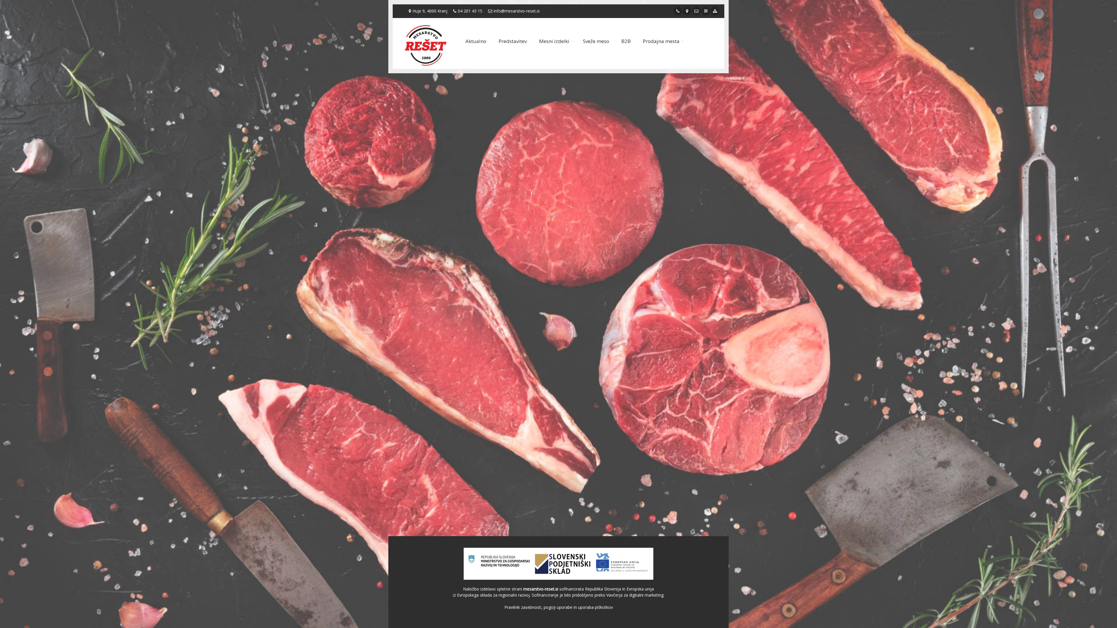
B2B (626, 41)
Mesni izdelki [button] (554, 41)
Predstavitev (513, 41)
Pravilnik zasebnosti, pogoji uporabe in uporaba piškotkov (558, 607)
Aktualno (475, 41)
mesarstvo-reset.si (540, 589)
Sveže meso (596, 41)
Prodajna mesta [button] (661, 41)
